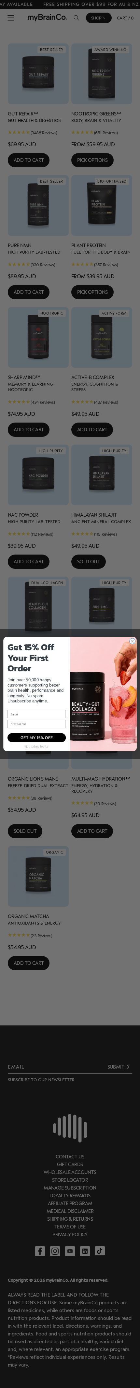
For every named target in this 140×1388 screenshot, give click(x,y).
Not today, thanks (36, 746)
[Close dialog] (132, 641)
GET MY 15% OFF (37, 738)
